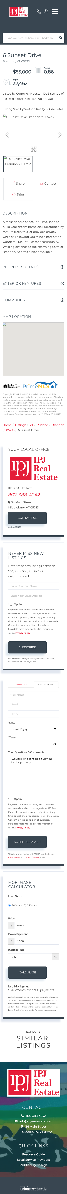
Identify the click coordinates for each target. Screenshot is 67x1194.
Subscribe (27, 647)
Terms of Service (32, 857)
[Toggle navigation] (55, 11)
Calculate (27, 972)
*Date (11, 722)
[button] (60, 38)
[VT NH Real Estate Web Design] (33, 1188)
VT (31, 425)
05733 (10, 430)
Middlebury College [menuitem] (33, 1165)
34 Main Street (37, 1129)
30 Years (17, 905)
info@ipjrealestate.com (35, 1121)
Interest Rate (16, 949)
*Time (12, 737)
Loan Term (14, 896)
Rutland (42, 425)
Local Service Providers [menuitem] (33, 1160)
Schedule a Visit (46, 684)
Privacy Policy (22, 633)
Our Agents (14, 527)
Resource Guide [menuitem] (33, 1154)
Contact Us (27, 518)
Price (11, 918)
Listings (20, 425)
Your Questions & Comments (26, 752)
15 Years (32, 905)
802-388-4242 (39, 12)
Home (7, 425)
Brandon (58, 425)
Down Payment (18, 934)
